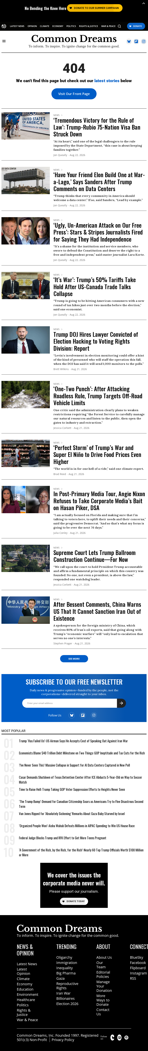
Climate (23, 978)
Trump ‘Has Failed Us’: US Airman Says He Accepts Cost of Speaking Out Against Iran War (73, 740)
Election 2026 (67, 1003)
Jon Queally (60, 155)
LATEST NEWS (17, 26)
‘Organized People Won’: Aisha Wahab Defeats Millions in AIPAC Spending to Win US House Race (77, 825)
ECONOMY (57, 26)
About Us (104, 957)
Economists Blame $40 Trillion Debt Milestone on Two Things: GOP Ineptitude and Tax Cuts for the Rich (82, 753)
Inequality (64, 967)
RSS (133, 978)
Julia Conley (60, 533)
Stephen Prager (62, 643)
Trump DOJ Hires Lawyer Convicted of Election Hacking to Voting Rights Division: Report (95, 341)
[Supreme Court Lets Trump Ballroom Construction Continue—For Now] (25, 558)
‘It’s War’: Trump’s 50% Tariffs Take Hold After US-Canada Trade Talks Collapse (94, 286)
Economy (24, 984)
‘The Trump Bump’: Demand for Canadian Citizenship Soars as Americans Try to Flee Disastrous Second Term (81, 804)
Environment (27, 994)
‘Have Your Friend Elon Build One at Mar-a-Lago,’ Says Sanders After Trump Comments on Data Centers (99, 181)
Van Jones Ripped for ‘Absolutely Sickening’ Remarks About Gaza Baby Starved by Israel (72, 813)
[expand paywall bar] (144, 3)
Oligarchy (64, 957)
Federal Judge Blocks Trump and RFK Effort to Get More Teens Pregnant (62, 837)
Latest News (27, 963)
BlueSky (136, 957)
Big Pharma (66, 973)
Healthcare (26, 999)
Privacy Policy (63, 1039)
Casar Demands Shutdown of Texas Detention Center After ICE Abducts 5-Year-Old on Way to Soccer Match (80, 780)
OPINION (32, 26)
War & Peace (27, 1019)
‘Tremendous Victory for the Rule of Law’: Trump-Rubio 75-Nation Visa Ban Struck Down (96, 127)
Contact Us (102, 1011)
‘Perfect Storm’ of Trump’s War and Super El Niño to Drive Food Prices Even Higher (97, 454)
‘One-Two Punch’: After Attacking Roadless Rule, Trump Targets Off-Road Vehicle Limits (97, 395)
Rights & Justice (24, 1012)
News (56, 115)
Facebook (138, 962)
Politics (23, 1005)
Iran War (63, 993)
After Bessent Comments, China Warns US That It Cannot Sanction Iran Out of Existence (97, 611)
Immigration (66, 962)
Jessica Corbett (62, 428)
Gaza (60, 978)
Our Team (101, 964)
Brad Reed (59, 474)
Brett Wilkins (61, 369)
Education (25, 989)
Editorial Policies (103, 974)
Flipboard (138, 967)
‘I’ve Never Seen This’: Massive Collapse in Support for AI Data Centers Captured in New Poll (74, 765)
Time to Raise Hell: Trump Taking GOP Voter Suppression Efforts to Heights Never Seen (72, 789)
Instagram (138, 973)
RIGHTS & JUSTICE (88, 26)
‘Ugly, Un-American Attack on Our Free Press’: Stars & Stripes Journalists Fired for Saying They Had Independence (98, 232)
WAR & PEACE (108, 26)
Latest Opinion (23, 971)
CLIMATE (44, 26)
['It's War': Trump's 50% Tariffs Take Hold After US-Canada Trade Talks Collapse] (25, 285)
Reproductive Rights (67, 985)
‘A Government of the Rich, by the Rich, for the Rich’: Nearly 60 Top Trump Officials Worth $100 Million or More (81, 852)
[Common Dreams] (3, 26)
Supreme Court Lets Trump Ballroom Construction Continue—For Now (94, 556)
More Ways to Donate (103, 1000)
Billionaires (65, 998)
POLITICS (71, 26)
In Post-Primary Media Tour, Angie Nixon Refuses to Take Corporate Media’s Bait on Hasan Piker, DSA (99, 500)
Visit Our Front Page (74, 94)
